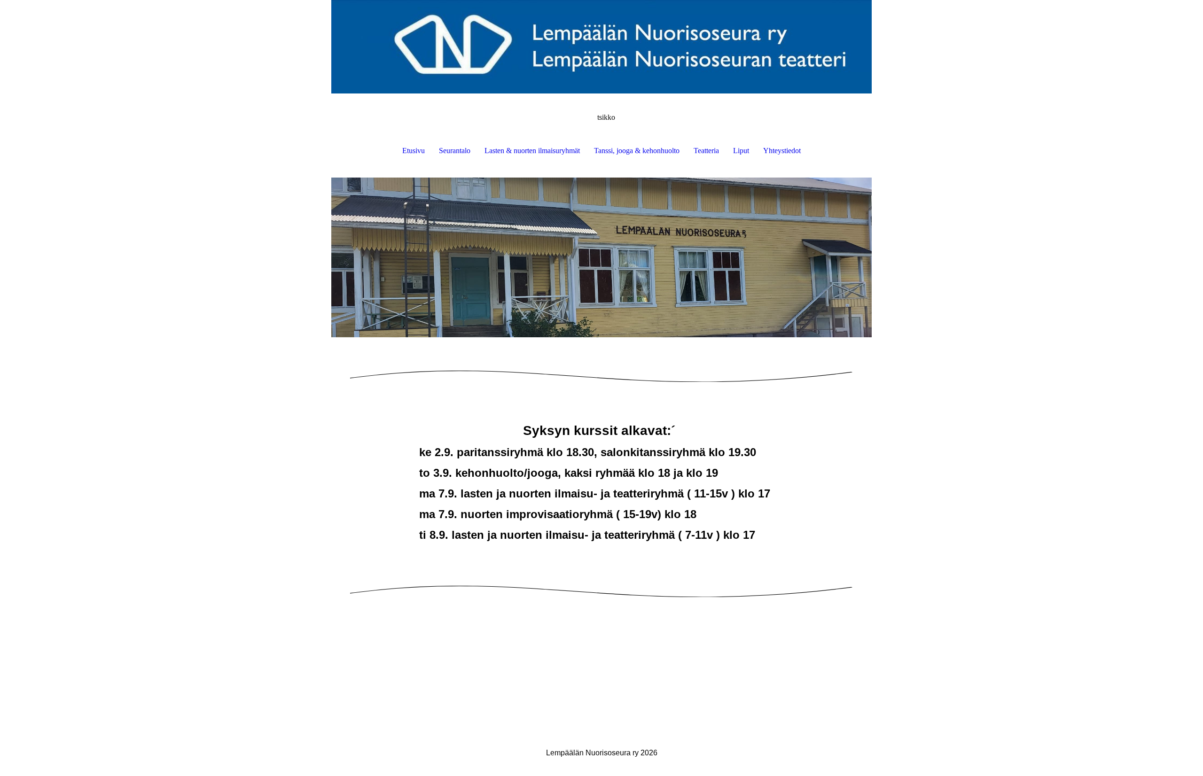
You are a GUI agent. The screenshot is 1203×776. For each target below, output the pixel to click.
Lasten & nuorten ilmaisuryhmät (532, 151)
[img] (601, 47)
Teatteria (706, 151)
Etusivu (413, 151)
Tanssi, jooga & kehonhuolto (637, 151)
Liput (741, 151)
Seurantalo (454, 151)
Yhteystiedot (782, 151)
